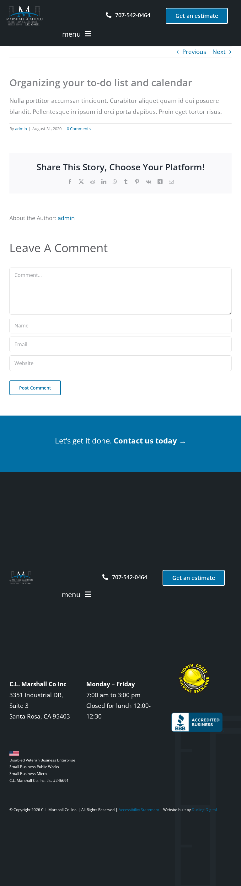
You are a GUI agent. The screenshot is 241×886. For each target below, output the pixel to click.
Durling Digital (204, 809)
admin (21, 128)
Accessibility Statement (139, 809)
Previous (194, 52)
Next (219, 52)
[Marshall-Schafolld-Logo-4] (24, 9)
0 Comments (79, 128)
